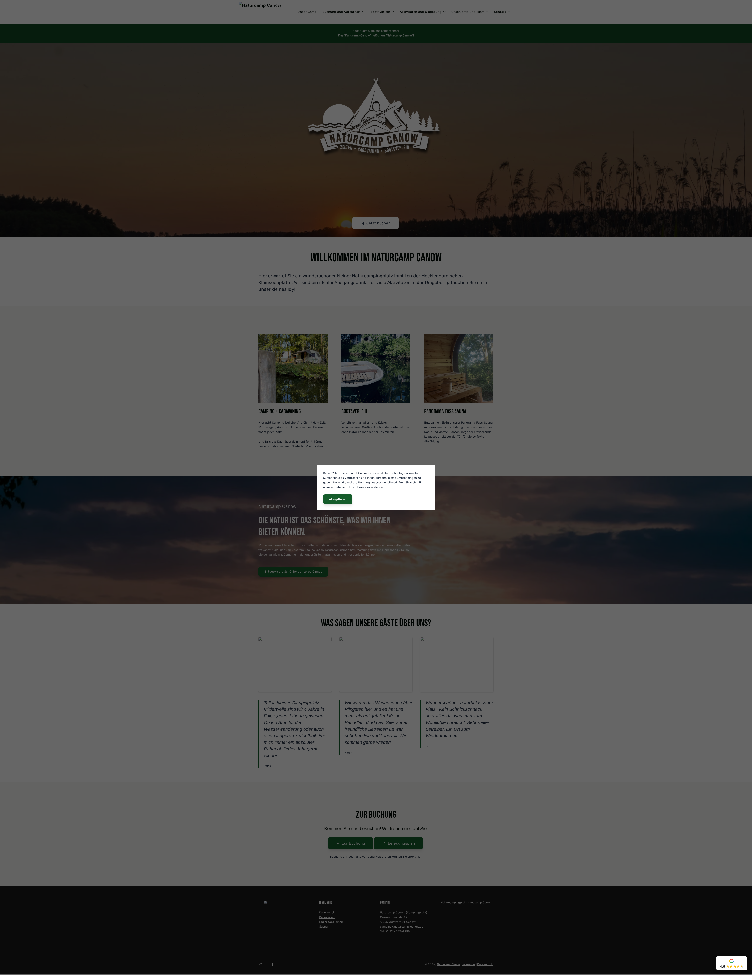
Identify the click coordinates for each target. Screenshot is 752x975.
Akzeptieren (338, 499)
